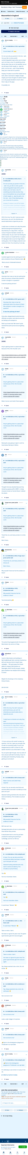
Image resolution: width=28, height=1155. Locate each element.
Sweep (6, 368)
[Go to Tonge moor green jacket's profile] (2, 503)
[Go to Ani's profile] (2, 455)
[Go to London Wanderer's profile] (1, 109)
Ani (6, 454)
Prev (5, 36)
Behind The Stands (19, 23)
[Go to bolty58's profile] (2, 293)
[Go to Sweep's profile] (2, 369)
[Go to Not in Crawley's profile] (2, 41)
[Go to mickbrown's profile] (2, 848)
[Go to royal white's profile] (2, 23)
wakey (6, 410)
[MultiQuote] (2, 93)
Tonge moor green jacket (11, 502)
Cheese (5, 111)
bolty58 (7, 293)
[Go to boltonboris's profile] (2, 654)
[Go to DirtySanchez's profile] (2, 550)
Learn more (3, 2)
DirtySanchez (8, 549)
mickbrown (8, 848)
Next (23, 36)
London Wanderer (8, 109)
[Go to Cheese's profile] (1, 112)
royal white (6, 23)
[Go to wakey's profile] (2, 411)
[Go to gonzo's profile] (1, 115)
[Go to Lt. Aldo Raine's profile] (2, 610)
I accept (24, 1147)
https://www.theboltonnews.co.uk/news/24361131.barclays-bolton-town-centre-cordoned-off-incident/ (14, 357)
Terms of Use (7, 1149)
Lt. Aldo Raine (8, 609)
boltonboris (8, 653)
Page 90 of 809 (13, 36)
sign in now (10, 1093)
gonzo (5, 114)
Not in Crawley (9, 40)
